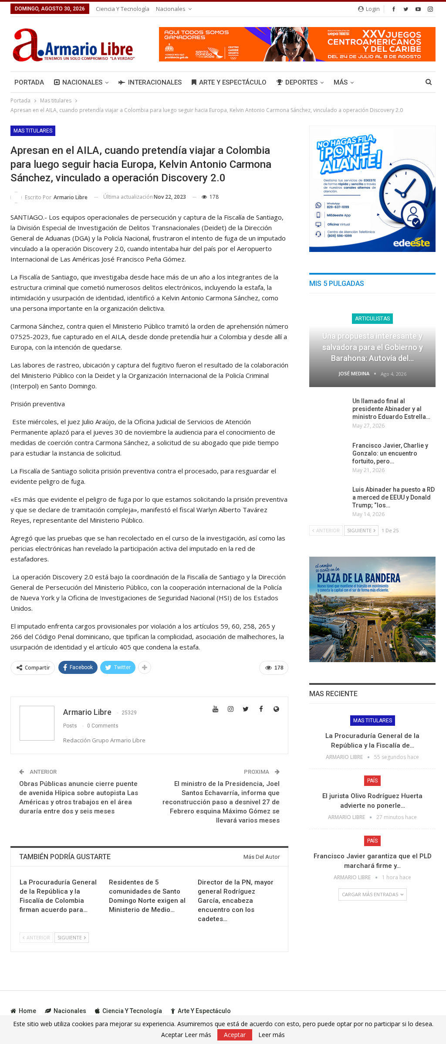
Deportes (301, 82)
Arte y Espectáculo (233, 82)
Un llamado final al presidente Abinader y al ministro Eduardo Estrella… (391, 409)
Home (27, 1010)
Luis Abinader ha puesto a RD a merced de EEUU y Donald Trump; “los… (393, 497)
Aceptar (235, 1034)
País (372, 781)
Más (341, 82)
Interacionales (155, 82)
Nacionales (171, 9)
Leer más (271, 1035)
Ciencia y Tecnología (122, 9)
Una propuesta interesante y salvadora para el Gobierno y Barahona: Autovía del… (372, 346)
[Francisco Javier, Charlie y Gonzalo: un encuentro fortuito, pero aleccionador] (328, 455)
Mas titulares (33, 131)
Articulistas (372, 319)
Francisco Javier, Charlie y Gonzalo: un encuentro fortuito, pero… (390, 453)
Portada (29, 82)
